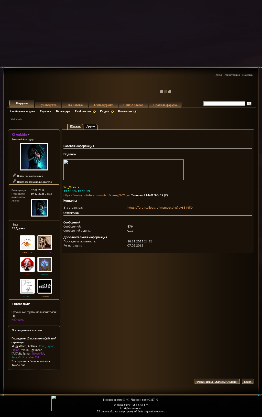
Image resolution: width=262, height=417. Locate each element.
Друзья (90, 126)
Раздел (104, 111)
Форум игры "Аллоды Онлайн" (217, 381)
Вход (218, 74)
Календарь (63, 111)
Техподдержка (103, 105)
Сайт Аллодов (133, 105)
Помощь (247, 74)
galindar (36, 350)
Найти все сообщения (30, 176)
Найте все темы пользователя (34, 182)
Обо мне (75, 126)
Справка (45, 111)
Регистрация (232, 74)
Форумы (22, 103)
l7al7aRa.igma (21, 353)
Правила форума (165, 105)
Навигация (125, 111)
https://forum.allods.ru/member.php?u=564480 (160, 207)
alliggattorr (19, 346)
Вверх (248, 381)
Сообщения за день (22, 111)
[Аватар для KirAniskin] (34, 157)
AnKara (32, 346)
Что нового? (75, 105)
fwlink (25, 350)
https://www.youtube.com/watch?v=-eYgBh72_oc (96, 195)
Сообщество (83, 111)
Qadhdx (45, 296)
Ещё (15, 224)
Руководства (48, 105)
